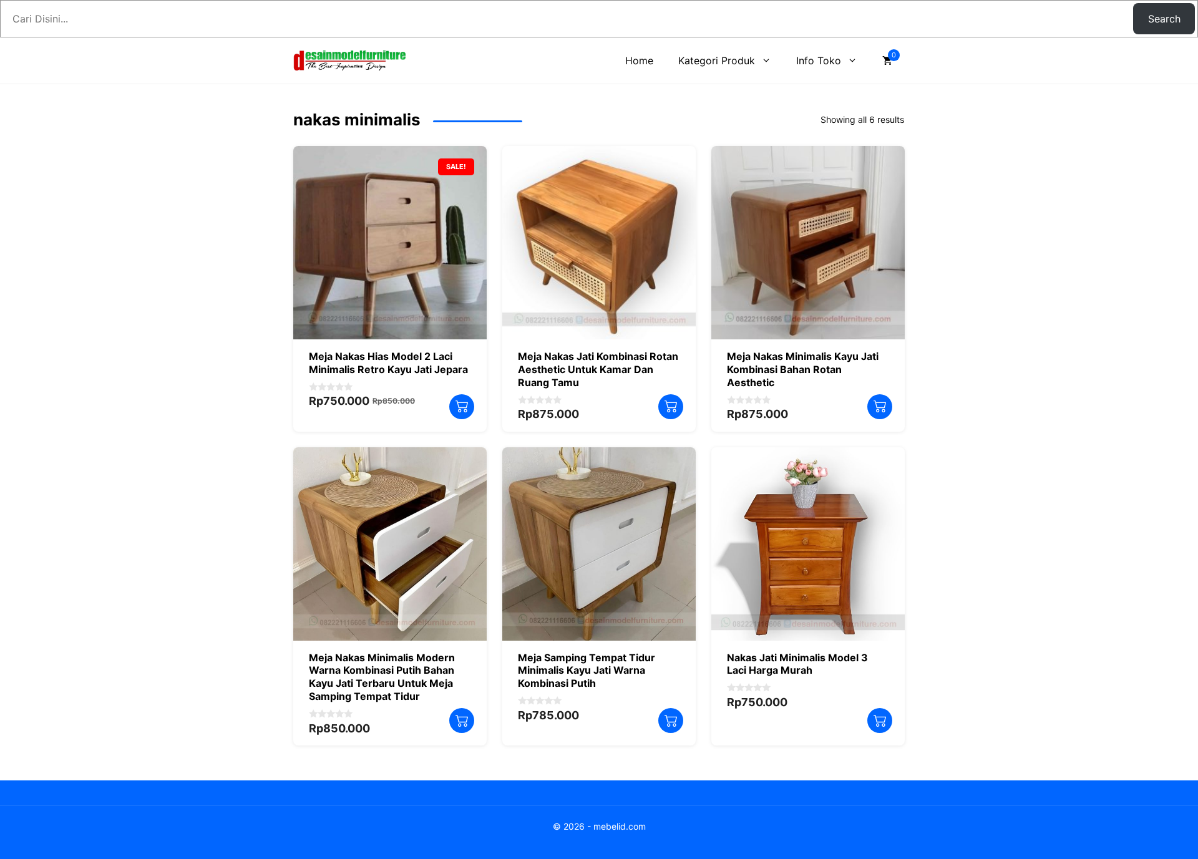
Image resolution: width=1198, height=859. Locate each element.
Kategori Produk (716, 60)
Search (1164, 18)
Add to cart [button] (461, 406)
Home (639, 60)
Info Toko (818, 60)
